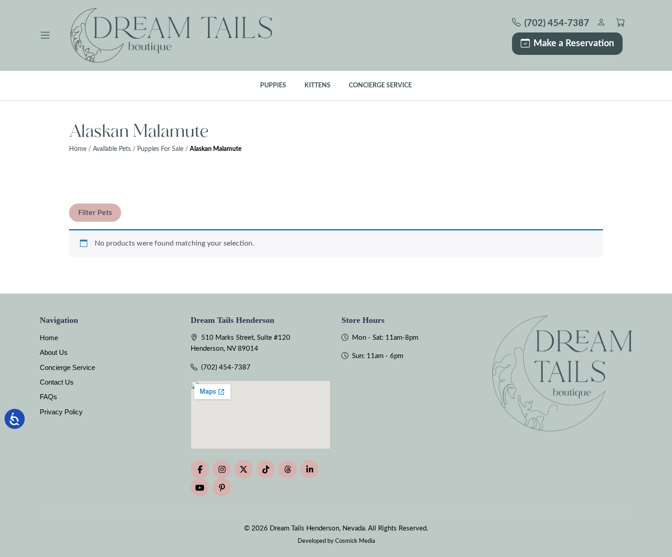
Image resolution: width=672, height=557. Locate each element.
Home (77, 149)
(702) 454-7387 (226, 367)
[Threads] (287, 469)
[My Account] (601, 23)
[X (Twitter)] (244, 469)
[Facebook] (200, 469)
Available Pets (112, 149)
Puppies (273, 85)
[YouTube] (200, 487)
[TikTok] (265, 469)
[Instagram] (222, 469)
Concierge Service (380, 85)
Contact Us (57, 382)
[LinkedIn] (309, 469)
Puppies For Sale (160, 149)
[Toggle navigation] (45, 35)
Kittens (317, 85)
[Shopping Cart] (620, 23)
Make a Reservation (573, 43)
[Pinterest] (222, 487)
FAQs (48, 397)
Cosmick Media (355, 541)
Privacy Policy (61, 412)
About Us (54, 352)
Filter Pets (95, 212)
